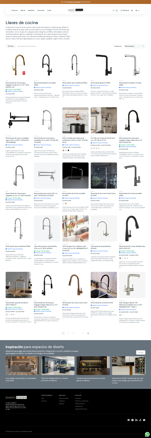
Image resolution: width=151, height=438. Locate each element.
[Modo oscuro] (115, 10)
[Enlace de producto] (19, 78)
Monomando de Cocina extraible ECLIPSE (73, 194)
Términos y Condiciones (81, 401)
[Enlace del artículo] (22, 370)
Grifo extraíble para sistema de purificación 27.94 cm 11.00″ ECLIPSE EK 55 (75, 140)
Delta (92, 136)
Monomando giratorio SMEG (100, 83)
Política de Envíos (80, 403)
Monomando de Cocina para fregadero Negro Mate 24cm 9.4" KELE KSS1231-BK (130, 140)
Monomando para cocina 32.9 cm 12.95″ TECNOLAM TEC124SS (45, 194)
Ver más (140, 352)
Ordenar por (118, 46)
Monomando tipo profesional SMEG (74, 83)
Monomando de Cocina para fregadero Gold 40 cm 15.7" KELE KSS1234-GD (17, 85)
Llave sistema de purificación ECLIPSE (101, 247)
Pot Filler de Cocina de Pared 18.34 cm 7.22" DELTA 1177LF (103, 139)
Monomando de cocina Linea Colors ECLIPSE (103, 194)
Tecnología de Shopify (26, 431)
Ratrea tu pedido (63, 398)
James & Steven (14, 431)
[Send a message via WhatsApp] (147, 434)
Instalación (62, 401)
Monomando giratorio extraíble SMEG (45, 84)
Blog (43, 398)
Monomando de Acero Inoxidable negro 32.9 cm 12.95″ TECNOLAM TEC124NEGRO (17, 140)
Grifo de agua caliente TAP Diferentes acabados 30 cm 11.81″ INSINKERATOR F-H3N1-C (130, 305)
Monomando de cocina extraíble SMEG (130, 194)
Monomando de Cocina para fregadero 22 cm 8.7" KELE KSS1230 (18, 194)
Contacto (44, 401)
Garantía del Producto (81, 409)
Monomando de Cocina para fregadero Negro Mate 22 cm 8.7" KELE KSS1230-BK (46, 305)
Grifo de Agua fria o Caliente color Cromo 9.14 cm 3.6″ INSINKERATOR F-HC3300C (75, 248)
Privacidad (78, 398)
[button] (125, 10)
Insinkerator (65, 244)
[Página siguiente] (88, 333)
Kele (7, 81)
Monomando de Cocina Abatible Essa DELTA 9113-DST (132, 247)
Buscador (61, 403)
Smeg (35, 81)
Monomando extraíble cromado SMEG (130, 84)
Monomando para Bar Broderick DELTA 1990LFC (17, 304)
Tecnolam (8, 136)
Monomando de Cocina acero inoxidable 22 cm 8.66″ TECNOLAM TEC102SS (46, 140)
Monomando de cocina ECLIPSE (102, 303)
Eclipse (64, 136)
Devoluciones (79, 406)
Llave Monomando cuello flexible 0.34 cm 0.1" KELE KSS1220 (45, 247)
